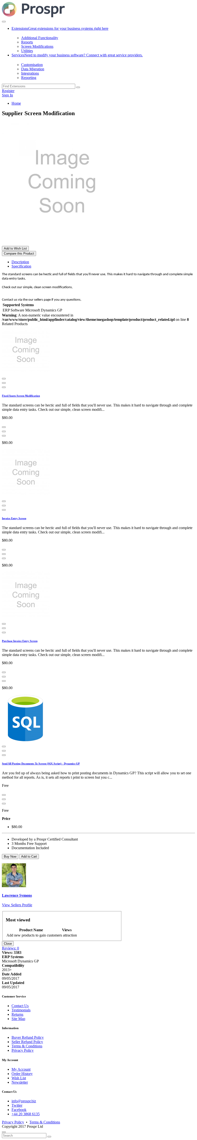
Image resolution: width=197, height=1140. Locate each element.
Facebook (19, 1110)
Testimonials (21, 1010)
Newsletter (20, 1082)
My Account (21, 1069)
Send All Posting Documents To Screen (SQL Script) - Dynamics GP (41, 763)
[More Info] (4, 378)
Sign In (7, 95)
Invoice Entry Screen (14, 518)
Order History (22, 1074)
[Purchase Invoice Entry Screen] (26, 618)
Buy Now (10, 856)
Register (8, 91)
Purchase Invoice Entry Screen (19, 640)
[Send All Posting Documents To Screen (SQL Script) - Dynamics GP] (26, 741)
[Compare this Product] (4, 383)
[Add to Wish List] (4, 387)
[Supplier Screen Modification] (62, 244)
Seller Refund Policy (27, 1042)
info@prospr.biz (24, 1101)
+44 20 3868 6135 (26, 1114)
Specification (21, 266)
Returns (17, 1014)
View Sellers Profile (17, 905)
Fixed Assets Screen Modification (21, 395)
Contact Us (20, 1006)
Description (20, 262)
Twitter (17, 1105)
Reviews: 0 (10, 948)
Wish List (19, 1078)
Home (16, 103)
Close (8, 943)
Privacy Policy (23, 1050)
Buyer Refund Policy (28, 1037)
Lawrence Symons (17, 895)
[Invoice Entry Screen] (26, 496)
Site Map (18, 1019)
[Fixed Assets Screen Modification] (26, 373)
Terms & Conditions (27, 1046)
